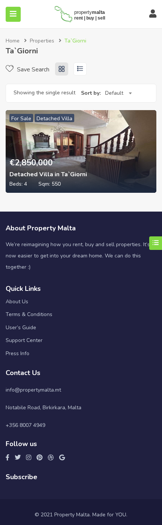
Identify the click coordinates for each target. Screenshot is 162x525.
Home (13, 40)
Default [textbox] (114, 93)
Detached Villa (54, 118)
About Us (17, 301)
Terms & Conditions (29, 314)
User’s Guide (21, 327)
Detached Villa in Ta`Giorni (48, 174)
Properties (42, 40)
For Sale (21, 118)
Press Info (17, 353)
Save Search (32, 69)
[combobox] (118, 93)
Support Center (24, 340)
